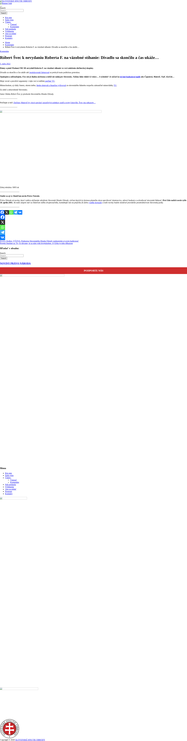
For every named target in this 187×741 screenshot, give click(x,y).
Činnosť (13, 24)
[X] (6, 212)
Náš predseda (10, 29)
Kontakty (9, 38)
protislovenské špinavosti (39, 72)
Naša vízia (9, 20)
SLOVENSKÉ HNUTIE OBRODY (30, 740)
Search (2, 8)
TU (115, 85)
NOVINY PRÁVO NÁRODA (15, 263)
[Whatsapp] (11, 212)
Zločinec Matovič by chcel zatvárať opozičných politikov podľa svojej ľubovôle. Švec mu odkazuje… (54, 103)
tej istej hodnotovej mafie (130, 77)
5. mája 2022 (5, 64)
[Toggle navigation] (1, 6)
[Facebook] (2, 212)
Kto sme (8, 18)
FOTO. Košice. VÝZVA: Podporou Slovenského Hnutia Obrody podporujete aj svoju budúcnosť (39, 241)
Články (8, 22)
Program (8, 36)
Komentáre (14, 27)
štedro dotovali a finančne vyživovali (51, 85)
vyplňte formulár (95, 203)
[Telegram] (15, 212)
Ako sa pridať (10, 34)
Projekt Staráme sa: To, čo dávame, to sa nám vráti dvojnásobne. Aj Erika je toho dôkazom (36, 243)
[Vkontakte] (20, 212)
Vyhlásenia (9, 31)
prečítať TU (50, 81)
